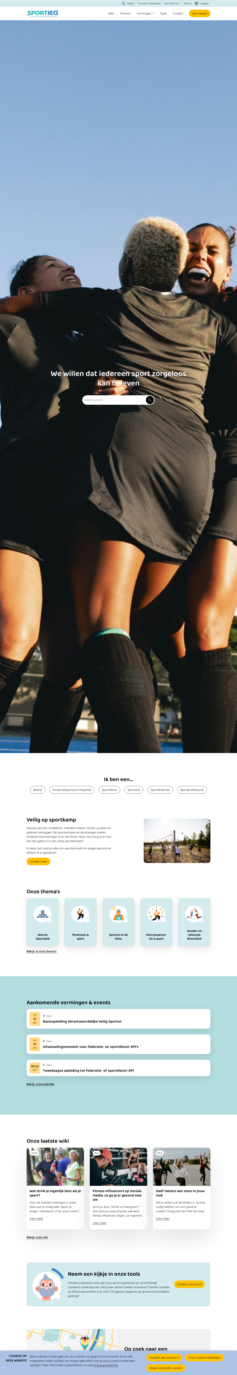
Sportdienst (109, 790)
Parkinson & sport (80, 922)
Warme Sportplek (43, 922)
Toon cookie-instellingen (204, 1357)
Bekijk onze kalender (41, 1084)
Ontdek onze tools (189, 1284)
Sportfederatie (160, 790)
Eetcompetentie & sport (156, 922)
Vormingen (144, 13)
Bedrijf (37, 790)
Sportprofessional (192, 790)
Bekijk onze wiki (37, 1237)
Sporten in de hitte (118, 922)
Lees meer (118, 1019)
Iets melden (199, 13)
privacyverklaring (106, 1365)
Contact (178, 13)
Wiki (111, 13)
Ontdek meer (38, 861)
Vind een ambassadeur (149, 3)
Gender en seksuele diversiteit (194, 922)
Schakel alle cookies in (164, 1357)
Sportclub (134, 790)
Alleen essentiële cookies (165, 1368)
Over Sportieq (171, 3)
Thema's (125, 13)
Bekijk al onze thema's (41, 951)
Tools (163, 13)
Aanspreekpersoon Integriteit (72, 790)
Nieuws (188, 3)
